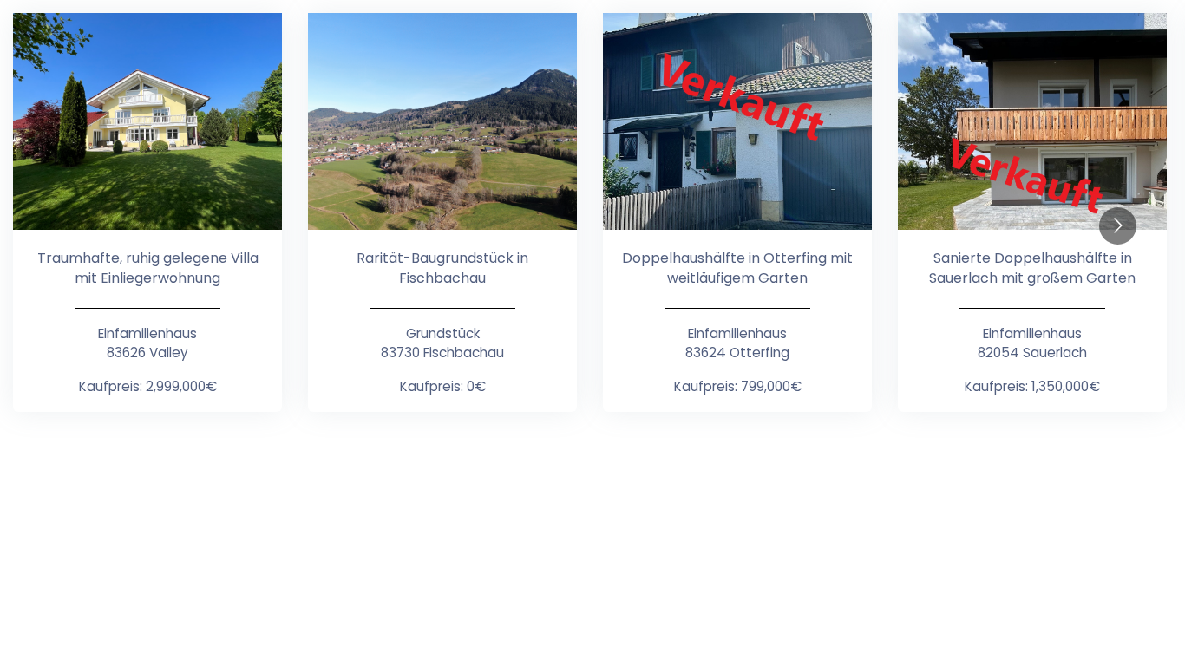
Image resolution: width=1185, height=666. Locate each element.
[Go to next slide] (1117, 226)
